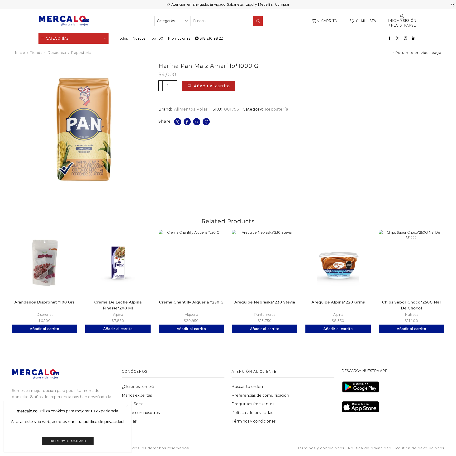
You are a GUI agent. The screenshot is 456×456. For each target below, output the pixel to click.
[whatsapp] (206, 121)
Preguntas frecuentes (253, 404)
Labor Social (133, 404)
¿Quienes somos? (138, 386)
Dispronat (45, 314)
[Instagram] (405, 38)
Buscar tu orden (247, 386)
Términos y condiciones (254, 421)
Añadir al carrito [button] (44, 329)
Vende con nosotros (141, 412)
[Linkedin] (413, 38)
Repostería (81, 53)
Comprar (282, 4)
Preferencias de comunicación (260, 395)
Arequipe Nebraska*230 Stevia (264, 302)
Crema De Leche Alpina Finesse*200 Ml (118, 305)
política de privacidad (103, 421)
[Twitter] (397, 38)
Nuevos (139, 38)
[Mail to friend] (196, 121)
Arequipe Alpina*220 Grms (338, 302)
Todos (123, 38)
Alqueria (191, 314)
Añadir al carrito (212, 86)
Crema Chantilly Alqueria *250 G (191, 302)
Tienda (36, 53)
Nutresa (411, 314)
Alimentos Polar (191, 109)
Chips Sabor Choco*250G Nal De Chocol (411, 305)
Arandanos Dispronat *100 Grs (44, 302)
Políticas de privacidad (253, 412)
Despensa (57, 53)
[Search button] (258, 21)
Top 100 (156, 38)
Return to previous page (418, 53)
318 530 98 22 (211, 38)
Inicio (20, 53)
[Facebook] (389, 38)
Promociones (179, 38)
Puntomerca (264, 314)
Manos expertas (137, 395)
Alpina (118, 314)
